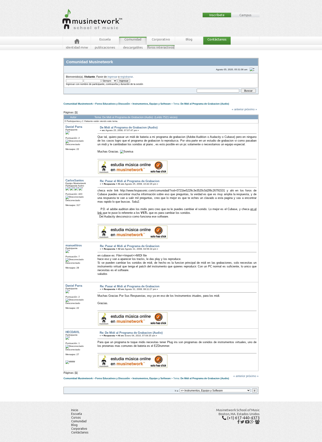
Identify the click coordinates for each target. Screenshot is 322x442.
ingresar (112, 76)
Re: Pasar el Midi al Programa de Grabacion (129, 181)
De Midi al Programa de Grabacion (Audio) (204, 103)
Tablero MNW (117, 96)
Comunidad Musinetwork (78, 103)
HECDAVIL (72, 332)
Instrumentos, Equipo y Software (152, 103)
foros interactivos (160, 47)
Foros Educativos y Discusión (112, 103)
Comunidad (132, 39)
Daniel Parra (73, 126)
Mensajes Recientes (89, 96)
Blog (189, 39)
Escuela (105, 39)
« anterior (238, 109)
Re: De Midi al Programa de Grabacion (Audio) (131, 332)
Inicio (74, 410)
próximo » (250, 109)
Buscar (105, 96)
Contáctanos (216, 39)
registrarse (126, 76)
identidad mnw (77, 47)
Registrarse (142, 96)
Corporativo (161, 39)
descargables (133, 47)
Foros (73, 96)
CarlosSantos (74, 180)
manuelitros (73, 245)
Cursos (76, 417)
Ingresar (130, 96)
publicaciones (105, 47)
